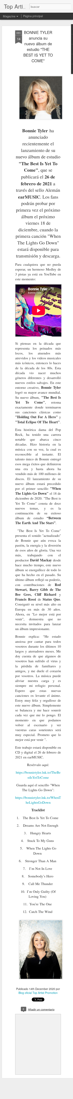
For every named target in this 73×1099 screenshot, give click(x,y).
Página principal (33, 16)
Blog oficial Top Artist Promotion (38, 993)
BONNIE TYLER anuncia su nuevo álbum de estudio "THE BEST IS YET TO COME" (38, 46)
